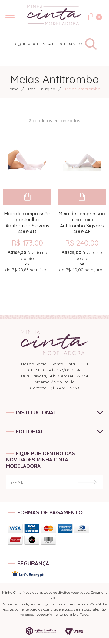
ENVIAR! (87, 482)
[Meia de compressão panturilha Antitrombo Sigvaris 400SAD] (27, 161)
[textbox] (44, 44)
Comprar (27, 197)
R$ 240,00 (82, 242)
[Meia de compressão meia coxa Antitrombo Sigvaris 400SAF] (82, 161)
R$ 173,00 (27, 242)
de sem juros (27, 261)
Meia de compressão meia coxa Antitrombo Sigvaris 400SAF (81, 220)
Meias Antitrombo (83, 89)
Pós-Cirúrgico (41, 89)
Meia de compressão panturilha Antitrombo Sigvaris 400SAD (27, 220)
